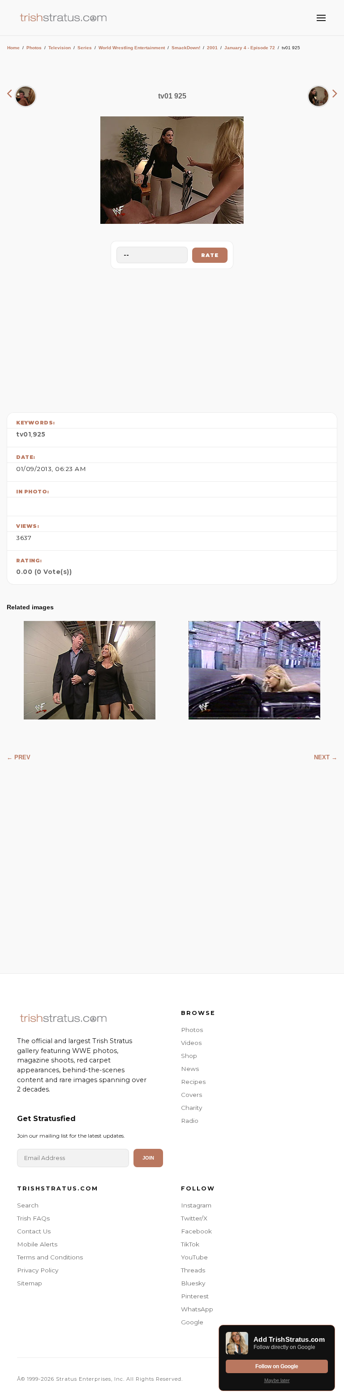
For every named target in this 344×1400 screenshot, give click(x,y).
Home (13, 47)
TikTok (190, 1244)
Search (28, 1205)
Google (192, 1322)
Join (148, 1157)
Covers (191, 1094)
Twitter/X (194, 1218)
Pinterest (195, 1296)
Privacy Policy (37, 1270)
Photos (34, 47)
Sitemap (29, 1283)
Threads (193, 1270)
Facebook (196, 1231)
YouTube (194, 1257)
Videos (191, 1042)
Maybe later (277, 1380)
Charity (191, 1107)
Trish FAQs (33, 1218)
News (190, 1068)
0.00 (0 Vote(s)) (44, 571)
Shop (189, 1055)
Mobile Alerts (37, 1244)
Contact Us (34, 1231)
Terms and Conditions (50, 1257)
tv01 (23, 434)
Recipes (193, 1081)
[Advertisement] (172, 338)
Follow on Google (276, 1366)
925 (39, 434)
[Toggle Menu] (321, 17)
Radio (189, 1120)
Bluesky (193, 1283)
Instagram (196, 1205)
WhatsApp (197, 1309)
